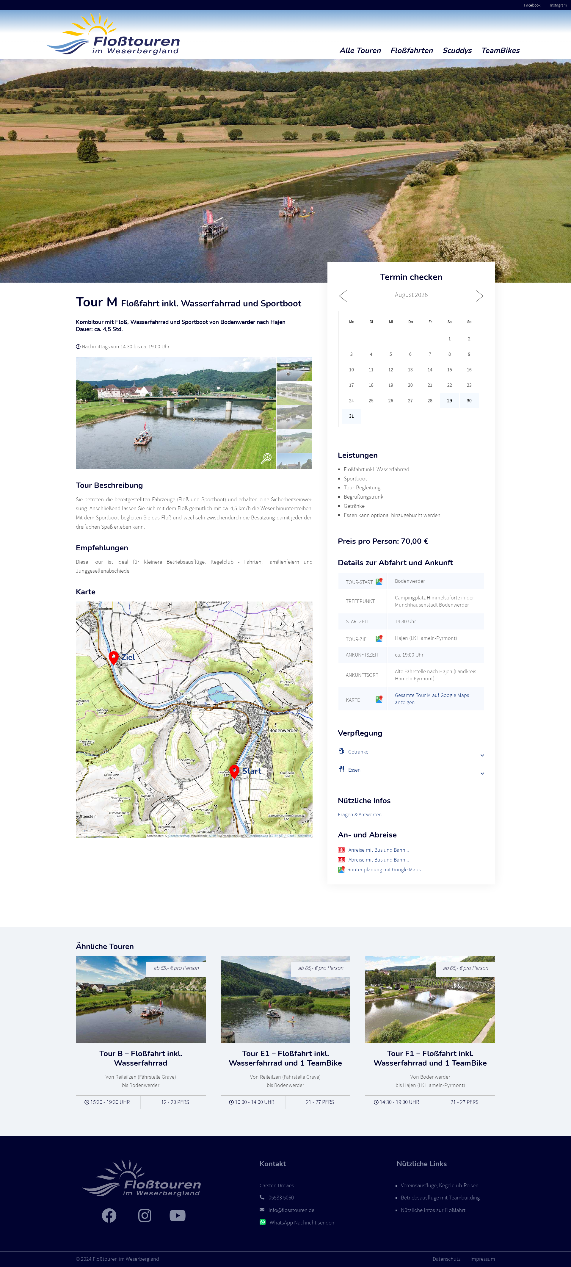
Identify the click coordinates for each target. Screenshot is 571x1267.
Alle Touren (360, 50)
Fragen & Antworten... (361, 814)
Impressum (482, 1259)
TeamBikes (500, 50)
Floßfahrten (411, 50)
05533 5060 (281, 1197)
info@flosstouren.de (291, 1210)
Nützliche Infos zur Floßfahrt (433, 1210)
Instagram (558, 5)
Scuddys (456, 50)
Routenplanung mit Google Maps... (385, 869)
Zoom (266, 458)
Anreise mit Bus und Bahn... (378, 850)
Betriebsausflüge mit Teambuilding (440, 1197)
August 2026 (411, 295)
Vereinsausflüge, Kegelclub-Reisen (440, 1185)
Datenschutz (446, 1259)
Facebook (532, 5)
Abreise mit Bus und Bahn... (378, 859)
